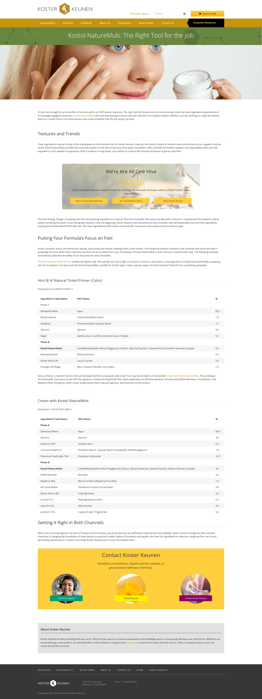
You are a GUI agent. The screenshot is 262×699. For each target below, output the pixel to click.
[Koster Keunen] (65, 3)
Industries (44, 670)
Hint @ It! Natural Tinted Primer (54, 261)
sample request (158, 670)
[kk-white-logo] (53, 681)
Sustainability (65, 670)
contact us (132, 642)
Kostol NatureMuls (83, 115)
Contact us (123, 670)
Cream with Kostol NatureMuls (182, 375)
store (140, 670)
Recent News (87, 670)
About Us (106, 670)
